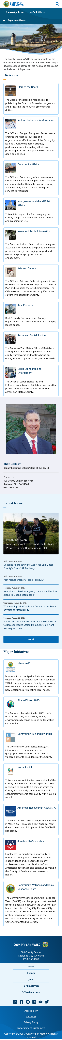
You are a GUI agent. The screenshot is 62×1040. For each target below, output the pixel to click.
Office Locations (31, 992)
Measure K (23, 663)
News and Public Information (33, 231)
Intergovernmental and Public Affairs (34, 203)
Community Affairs (28, 164)
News (31, 966)
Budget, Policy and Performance (35, 120)
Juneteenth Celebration (31, 841)
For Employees (31, 985)
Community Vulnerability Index (34, 733)
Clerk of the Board (27, 87)
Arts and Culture (26, 268)
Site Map (31, 1016)
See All (31, 639)
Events (31, 973)
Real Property (25, 305)
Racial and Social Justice (31, 335)
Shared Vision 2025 (28, 700)
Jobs (31, 979)
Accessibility (31, 1010)
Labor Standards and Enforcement (29, 370)
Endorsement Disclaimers (31, 1028)
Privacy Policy (31, 1022)
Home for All (24, 767)
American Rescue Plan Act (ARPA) (37, 807)
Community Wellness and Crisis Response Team (35, 887)
